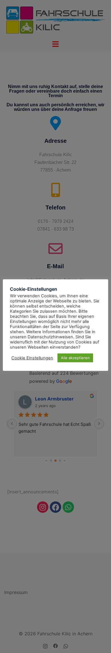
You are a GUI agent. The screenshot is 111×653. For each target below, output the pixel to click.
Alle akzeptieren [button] (75, 357)
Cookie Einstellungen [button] (32, 358)
